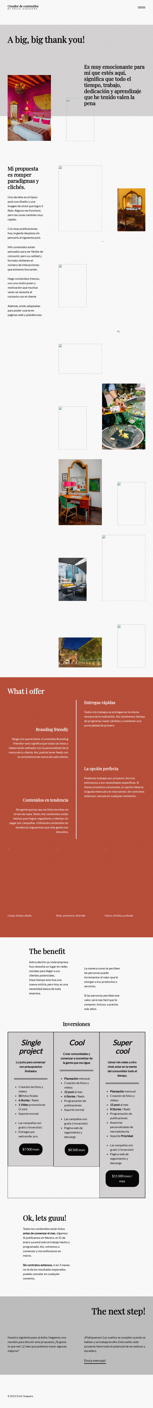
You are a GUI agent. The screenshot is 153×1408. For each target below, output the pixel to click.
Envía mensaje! (95, 1360)
